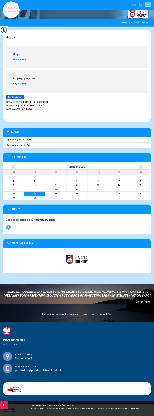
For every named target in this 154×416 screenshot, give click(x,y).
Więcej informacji (8, 227)
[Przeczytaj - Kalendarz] (79, 158)
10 (35, 185)
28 (119, 193)
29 (140, 193)
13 (98, 185)
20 (98, 189)
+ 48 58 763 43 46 (140, 4)
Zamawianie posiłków (18, 145)
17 (35, 189)
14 (119, 185)
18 (56, 189)
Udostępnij (16, 97)
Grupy (144, 23)
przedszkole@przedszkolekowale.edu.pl (134, 5)
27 (98, 193)
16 (14, 189)
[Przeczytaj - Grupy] (79, 210)
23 (14, 193)
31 (35, 198)
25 (56, 193)
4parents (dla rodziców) (19, 139)
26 (77, 193)
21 (119, 189)
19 (77, 189)
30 (14, 198)
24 (35, 193)
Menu (15, 132)
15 (140, 185)
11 (56, 185)
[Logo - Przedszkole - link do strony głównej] (11, 10)
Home (136, 23)
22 (140, 189)
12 (77, 185)
